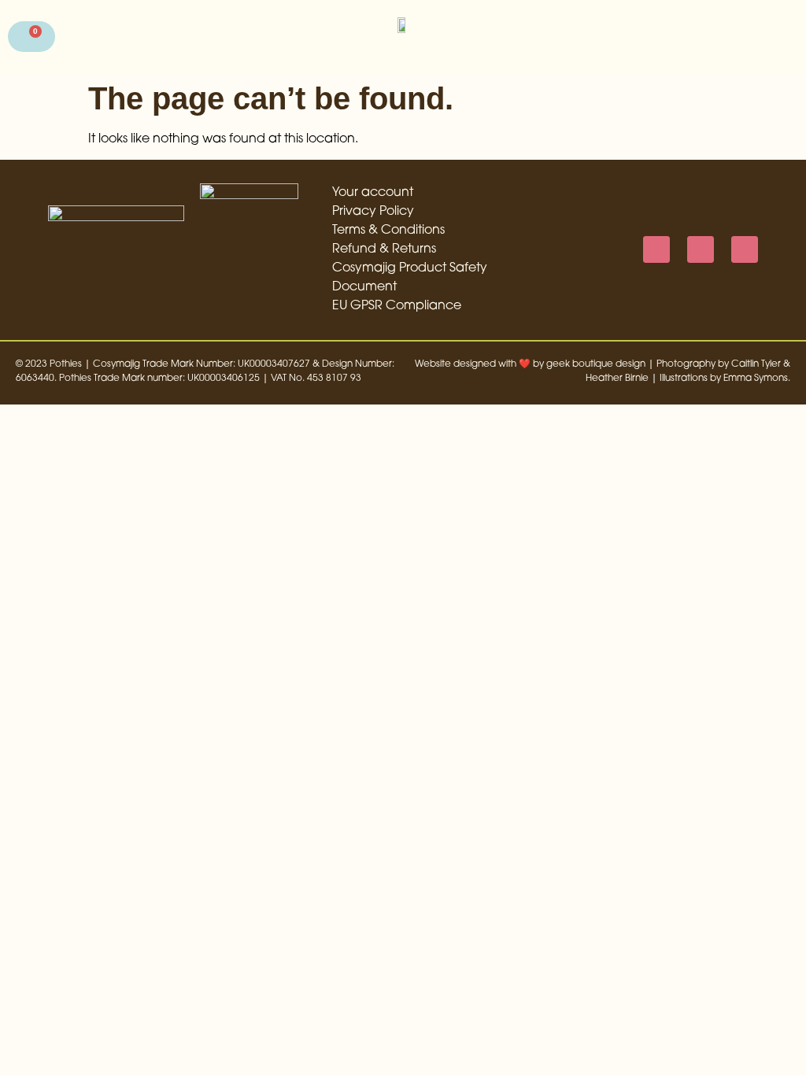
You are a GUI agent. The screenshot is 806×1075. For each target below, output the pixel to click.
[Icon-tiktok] (744, 249)
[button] (780, 36)
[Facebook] (656, 249)
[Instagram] (700, 249)
